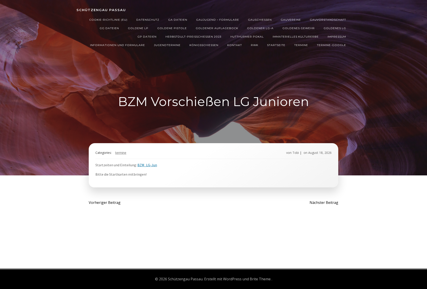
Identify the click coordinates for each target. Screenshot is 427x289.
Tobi (295, 153)
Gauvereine (291, 19)
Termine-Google (331, 45)
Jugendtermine (167, 45)
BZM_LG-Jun (147, 165)
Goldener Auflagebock (217, 28)
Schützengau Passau (101, 10)
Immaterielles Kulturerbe (296, 36)
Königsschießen (203, 45)
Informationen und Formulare (117, 45)
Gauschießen (260, 19)
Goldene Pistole (172, 28)
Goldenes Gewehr (298, 28)
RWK (254, 45)
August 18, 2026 (320, 153)
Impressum (337, 36)
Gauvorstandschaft (328, 19)
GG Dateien (109, 28)
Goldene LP (138, 28)
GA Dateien (177, 19)
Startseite (276, 45)
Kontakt (234, 45)
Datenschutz (147, 19)
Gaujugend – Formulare (217, 19)
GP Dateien (147, 36)
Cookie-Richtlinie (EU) (108, 19)
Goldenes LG (335, 28)
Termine (301, 45)
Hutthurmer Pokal (247, 36)
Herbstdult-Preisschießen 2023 (193, 36)
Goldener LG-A (260, 28)
